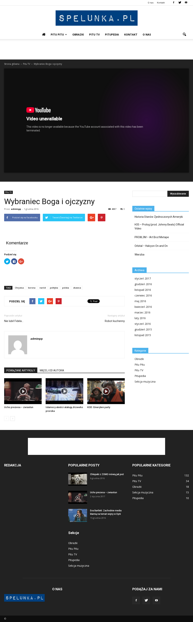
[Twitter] (180, 2)
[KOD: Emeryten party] (106, 391)
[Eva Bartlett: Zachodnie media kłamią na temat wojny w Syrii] (77, 515)
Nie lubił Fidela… (13, 321)
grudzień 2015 (143, 329)
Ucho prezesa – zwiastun (18, 407)
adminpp (16, 209)
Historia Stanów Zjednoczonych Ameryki (159, 216)
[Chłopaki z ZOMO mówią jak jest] (77, 479)
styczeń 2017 (143, 278)
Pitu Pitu (57, 34)
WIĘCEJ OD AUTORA (52, 370)
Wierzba (139, 254)
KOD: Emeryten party (98, 407)
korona (31, 287)
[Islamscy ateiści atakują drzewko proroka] (64, 391)
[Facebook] (173, 2)
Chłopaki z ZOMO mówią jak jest (107, 474)
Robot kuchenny (115, 321)
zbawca (77, 287)
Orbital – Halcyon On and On (151, 245)
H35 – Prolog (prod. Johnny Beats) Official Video (159, 226)
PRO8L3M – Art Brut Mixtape (152, 237)
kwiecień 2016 (143, 307)
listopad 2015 (143, 335)
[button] (184, 34)
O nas (150, 2)
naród (43, 287)
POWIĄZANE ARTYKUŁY (20, 370)
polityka (54, 287)
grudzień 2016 (143, 284)
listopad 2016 (143, 290)
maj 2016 (140, 301)
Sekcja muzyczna (145, 381)
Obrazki (78, 34)
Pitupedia (112, 34)
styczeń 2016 (143, 324)
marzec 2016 (142, 312)
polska (65, 287)
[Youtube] (186, 2)
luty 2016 (140, 318)
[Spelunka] (96, 18)
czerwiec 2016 (143, 295)
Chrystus (19, 287)
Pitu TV (94, 34)
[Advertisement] (96, 49)
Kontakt (161, 2)
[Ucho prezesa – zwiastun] (23, 391)
